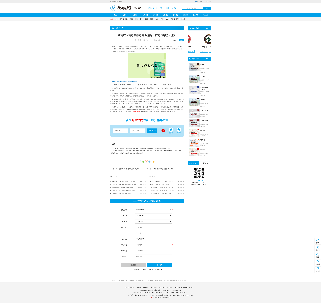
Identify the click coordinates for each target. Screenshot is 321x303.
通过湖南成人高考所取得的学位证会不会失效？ (162, 190)
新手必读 (150, 8)
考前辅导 (173, 8)
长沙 (116, 19)
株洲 (136, 19)
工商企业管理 (204, 120)
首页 (115, 15)
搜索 (207, 8)
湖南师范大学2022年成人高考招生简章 (121, 193)
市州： (112, 19)
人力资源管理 (204, 110)
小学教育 (202, 130)
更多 (207, 28)
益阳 (162, 19)
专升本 (156, 8)
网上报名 (205, 15)
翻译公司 (166, 280)
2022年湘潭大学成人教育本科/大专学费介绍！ (123, 181)
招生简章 (165, 15)
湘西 (177, 19)
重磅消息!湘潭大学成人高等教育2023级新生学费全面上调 (126, 187)
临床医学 (202, 140)
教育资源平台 (159, 280)
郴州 (141, 19)
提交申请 (152, 130)
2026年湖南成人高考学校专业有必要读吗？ (161, 193)
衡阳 (131, 19)
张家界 (183, 19)
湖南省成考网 (130, 280)
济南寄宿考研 (149, 280)
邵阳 (151, 19)
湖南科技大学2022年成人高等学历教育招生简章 (124, 184)
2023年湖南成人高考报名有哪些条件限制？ (163, 169)
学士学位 (195, 15)
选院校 (125, 15)
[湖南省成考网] (126, 10)
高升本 (167, 8)
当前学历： (124, 239)
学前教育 (202, 149)
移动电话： (124, 245)
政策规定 (185, 15)
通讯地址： (124, 256)
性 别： (124, 233)
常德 (126, 19)
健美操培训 (173, 280)
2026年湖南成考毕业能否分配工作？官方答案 (161, 187)
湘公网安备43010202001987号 (161, 297)
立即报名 (203, 51)
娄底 (167, 19)
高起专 (162, 8)
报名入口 (193, 287)
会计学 (202, 64)
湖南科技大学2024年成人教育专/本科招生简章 (123, 190)
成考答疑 (175, 15)
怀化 (172, 19)
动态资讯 (145, 15)
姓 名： (124, 227)
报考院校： (124, 210)
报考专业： (124, 221)
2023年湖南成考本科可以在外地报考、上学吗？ (127, 169)
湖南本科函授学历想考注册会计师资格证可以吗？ (163, 181)
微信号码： (124, 251)
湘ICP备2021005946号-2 (186, 295)
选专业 (135, 15)
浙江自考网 (121, 280)
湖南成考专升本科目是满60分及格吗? (159, 184)
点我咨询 (171, 133)
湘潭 (146, 19)
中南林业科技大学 (199, 47)
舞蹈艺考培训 (182, 280)
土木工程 (202, 76)
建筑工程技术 (204, 99)
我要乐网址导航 (139, 280)
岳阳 (121, 19)
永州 (156, 19)
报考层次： (124, 215)
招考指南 (155, 15)
